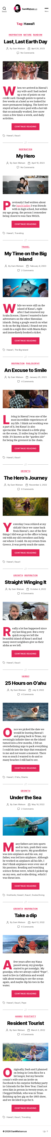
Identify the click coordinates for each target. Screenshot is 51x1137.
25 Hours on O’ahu (25, 683)
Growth (25, 471)
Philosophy (33, 363)
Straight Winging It (25, 582)
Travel (25, 247)
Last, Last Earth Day (25, 42)
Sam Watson (19, 48)
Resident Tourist (25, 1023)
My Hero (25, 156)
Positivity (30, 1016)
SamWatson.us (19, 1131)
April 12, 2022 (38, 922)
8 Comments (27, 593)
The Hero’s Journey (25, 478)
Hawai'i (10, 135)
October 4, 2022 (38, 589)
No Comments (27, 53)
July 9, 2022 (38, 690)
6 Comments (27, 489)
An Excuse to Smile (25, 370)
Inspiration (15, 35)
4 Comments (27, 381)
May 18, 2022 (38, 804)
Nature (27, 35)
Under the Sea (25, 797)
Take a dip (25, 915)
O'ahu (17, 777)
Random (37, 35)
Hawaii (25, 676)
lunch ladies (23, 205)
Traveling (19, 233)
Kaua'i (17, 135)
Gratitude (11, 895)
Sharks (24, 777)
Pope (23, 1002)
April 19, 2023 (38, 163)
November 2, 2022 (38, 485)
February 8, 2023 (38, 266)
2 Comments (27, 270)
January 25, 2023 (38, 377)
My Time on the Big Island (25, 256)
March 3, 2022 (38, 1030)
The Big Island (21, 350)
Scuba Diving (38, 895)
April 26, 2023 (38, 48)
